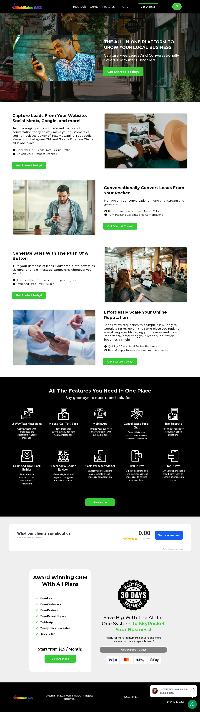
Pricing (123, 6)
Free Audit (78, 6)
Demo (94, 6)
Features (108, 6)
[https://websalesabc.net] (27, 6)
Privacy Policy (131, 697)
